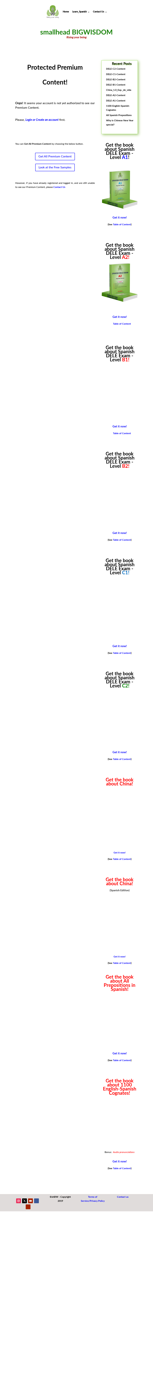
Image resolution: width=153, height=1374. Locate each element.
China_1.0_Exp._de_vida (118, 90)
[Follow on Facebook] (36, 1200)
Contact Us (98, 12)
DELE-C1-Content (115, 74)
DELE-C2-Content (115, 69)
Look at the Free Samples (55, 167)
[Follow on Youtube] (30, 1200)
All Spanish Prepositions (119, 115)
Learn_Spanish (79, 12)
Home (66, 12)
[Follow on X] (24, 1200)
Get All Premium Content (55, 156)
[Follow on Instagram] (18, 1200)
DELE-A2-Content (115, 95)
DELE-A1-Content (115, 100)
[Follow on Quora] (28, 1206)
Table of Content (122, 224)
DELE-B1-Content (115, 85)
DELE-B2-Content (115, 79)
